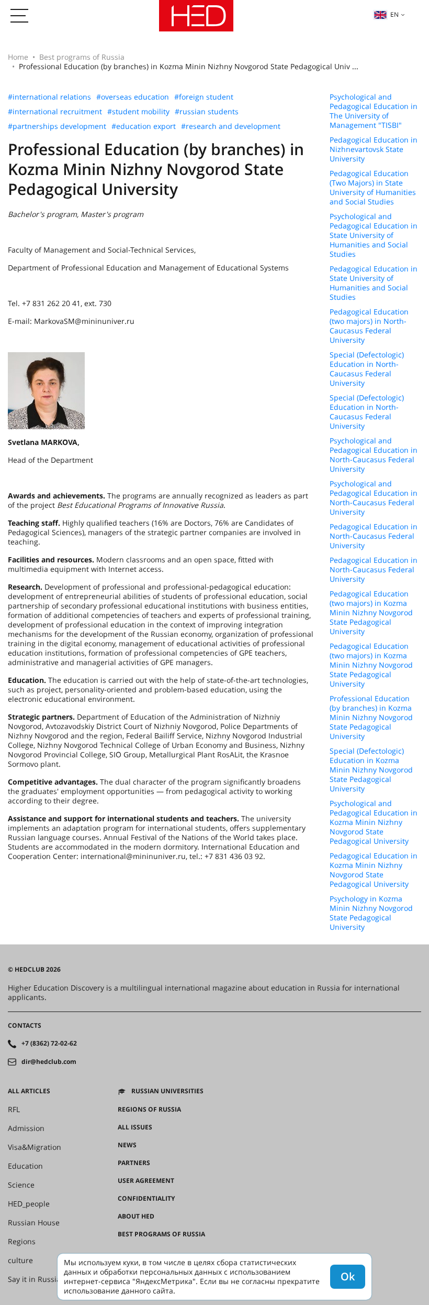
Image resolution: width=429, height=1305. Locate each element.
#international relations (49, 97)
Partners (134, 1163)
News (127, 1145)
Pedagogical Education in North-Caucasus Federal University (373, 536)
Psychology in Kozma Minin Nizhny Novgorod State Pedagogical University (371, 913)
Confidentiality (146, 1198)
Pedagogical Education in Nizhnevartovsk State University (373, 149)
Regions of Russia (149, 1109)
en (394, 14)
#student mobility (138, 111)
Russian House (34, 1222)
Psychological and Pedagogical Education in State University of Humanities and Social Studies (373, 235)
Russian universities (167, 1091)
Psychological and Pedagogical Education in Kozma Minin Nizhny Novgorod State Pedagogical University (373, 822)
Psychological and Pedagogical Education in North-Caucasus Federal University (373, 455)
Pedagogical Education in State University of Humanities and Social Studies (373, 283)
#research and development (230, 126)
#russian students (207, 111)
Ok (348, 1276)
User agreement (146, 1181)
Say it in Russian (36, 1279)
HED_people (29, 1204)
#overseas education (132, 97)
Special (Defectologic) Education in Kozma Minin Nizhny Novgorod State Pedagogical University (371, 769)
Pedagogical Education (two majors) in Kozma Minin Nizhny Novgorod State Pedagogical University (371, 612)
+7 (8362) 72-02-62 (49, 1043)
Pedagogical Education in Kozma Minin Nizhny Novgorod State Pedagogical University (373, 870)
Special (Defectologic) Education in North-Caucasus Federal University (367, 369)
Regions (22, 1241)
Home (18, 57)
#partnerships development (57, 126)
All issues (135, 1127)
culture (20, 1260)
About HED (136, 1216)
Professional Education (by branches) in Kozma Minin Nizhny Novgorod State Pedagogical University (371, 717)
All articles (29, 1091)
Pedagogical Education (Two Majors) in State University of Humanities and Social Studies (373, 187)
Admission (26, 1128)
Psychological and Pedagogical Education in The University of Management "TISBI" (373, 111)
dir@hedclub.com (48, 1062)
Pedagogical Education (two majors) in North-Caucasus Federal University (369, 326)
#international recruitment (55, 111)
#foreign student (203, 97)
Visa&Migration (34, 1147)
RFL (14, 1109)
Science (21, 1185)
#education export (143, 126)
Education (25, 1166)
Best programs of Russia (82, 57)
